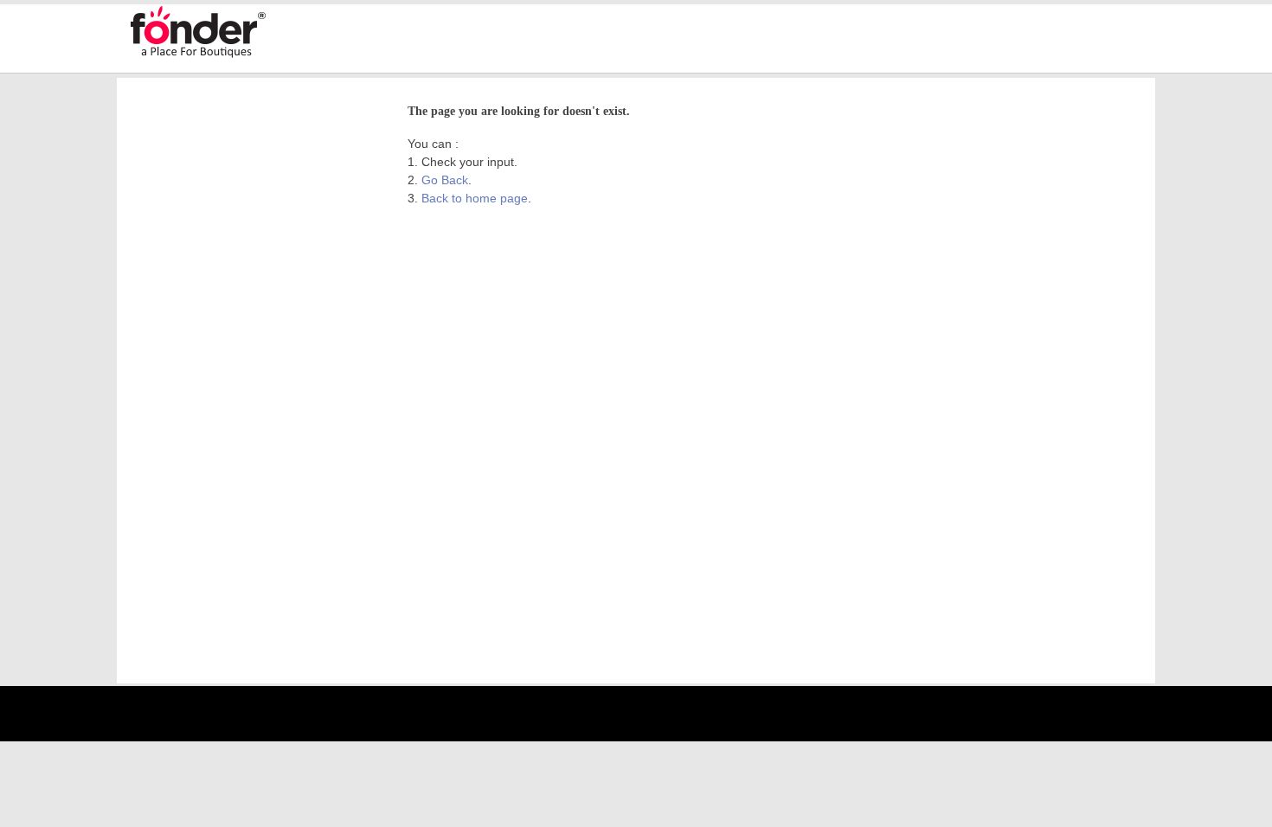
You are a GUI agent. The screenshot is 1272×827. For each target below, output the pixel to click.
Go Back (444, 180)
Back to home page (474, 198)
